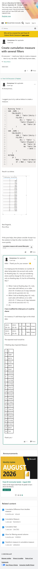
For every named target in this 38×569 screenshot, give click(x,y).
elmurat (17, 514)
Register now (6, 16)
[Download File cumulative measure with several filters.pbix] (31, 247)
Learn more (25, 35)
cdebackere (16, 545)
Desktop (6, 28)
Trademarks (5, 562)
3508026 (18, 537)
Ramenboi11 (17, 522)
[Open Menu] (35, 28)
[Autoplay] (15, 495)
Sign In (34, 23)
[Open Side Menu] (2, 23)
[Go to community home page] (13, 23)
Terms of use (29, 558)
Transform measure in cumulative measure (19, 542)
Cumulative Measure (12, 519)
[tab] (18, 495)
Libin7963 (16, 529)
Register (27, 23)
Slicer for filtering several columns (16, 534)
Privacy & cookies (18, 558)
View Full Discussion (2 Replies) (12, 78)
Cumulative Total (11, 527)
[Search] (23, 23)
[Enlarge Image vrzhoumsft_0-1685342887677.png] (16, 195)
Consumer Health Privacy (26, 565)
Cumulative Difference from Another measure (17, 510)
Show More (7, 62)
